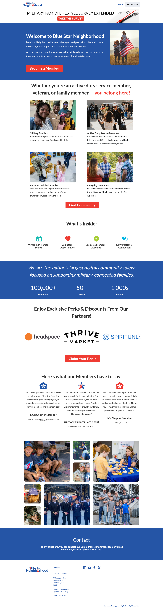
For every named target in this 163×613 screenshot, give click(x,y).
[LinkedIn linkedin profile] (84, 567)
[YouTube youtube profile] (89, 567)
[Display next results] (139, 336)
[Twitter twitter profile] (99, 568)
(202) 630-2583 (59, 596)
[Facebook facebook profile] (94, 567)
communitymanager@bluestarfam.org (61, 590)
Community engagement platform (116, 606)
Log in (120, 4)
